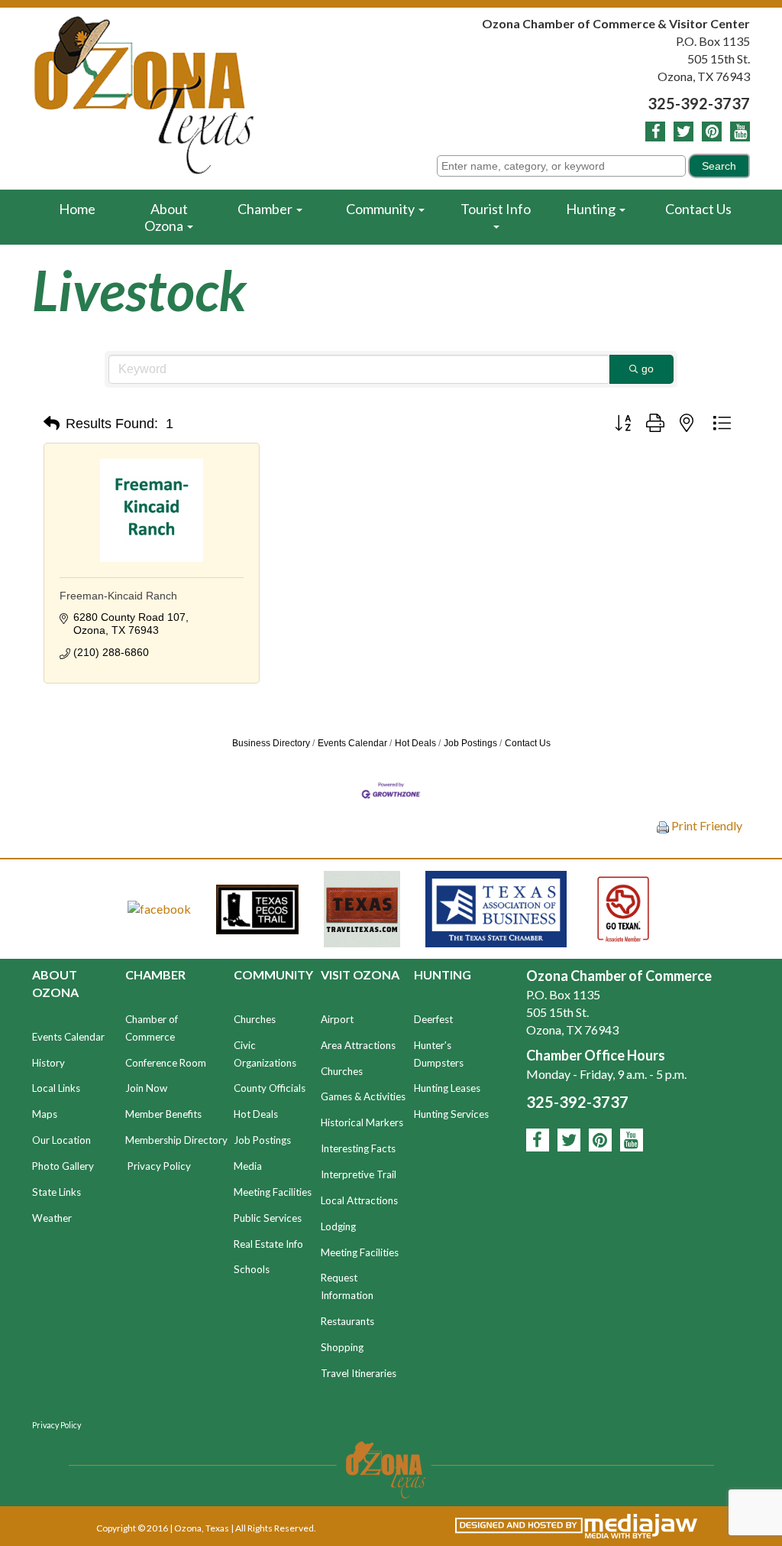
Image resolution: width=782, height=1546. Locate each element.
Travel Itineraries (358, 1373)
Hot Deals (415, 743)
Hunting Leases (447, 1088)
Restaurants (347, 1321)
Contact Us (698, 208)
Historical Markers (362, 1122)
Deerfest (433, 1019)
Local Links (56, 1088)
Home (77, 208)
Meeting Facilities (273, 1192)
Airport (337, 1019)
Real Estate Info (268, 1244)
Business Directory (271, 743)
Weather (52, 1218)
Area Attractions (358, 1045)
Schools (252, 1269)
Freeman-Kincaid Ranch (118, 595)
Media (248, 1166)
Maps (44, 1114)
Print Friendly (705, 825)
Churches (255, 1019)
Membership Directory (176, 1140)
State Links (56, 1192)
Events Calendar (352, 743)
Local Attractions (359, 1200)
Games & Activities (363, 1096)
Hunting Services (451, 1114)
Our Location (61, 1140)
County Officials (269, 1088)
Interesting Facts (358, 1148)
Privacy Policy (159, 1166)
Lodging (338, 1226)
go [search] (647, 368)
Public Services (268, 1218)
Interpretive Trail (358, 1174)
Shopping (342, 1347)
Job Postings (470, 743)
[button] (52, 423)
